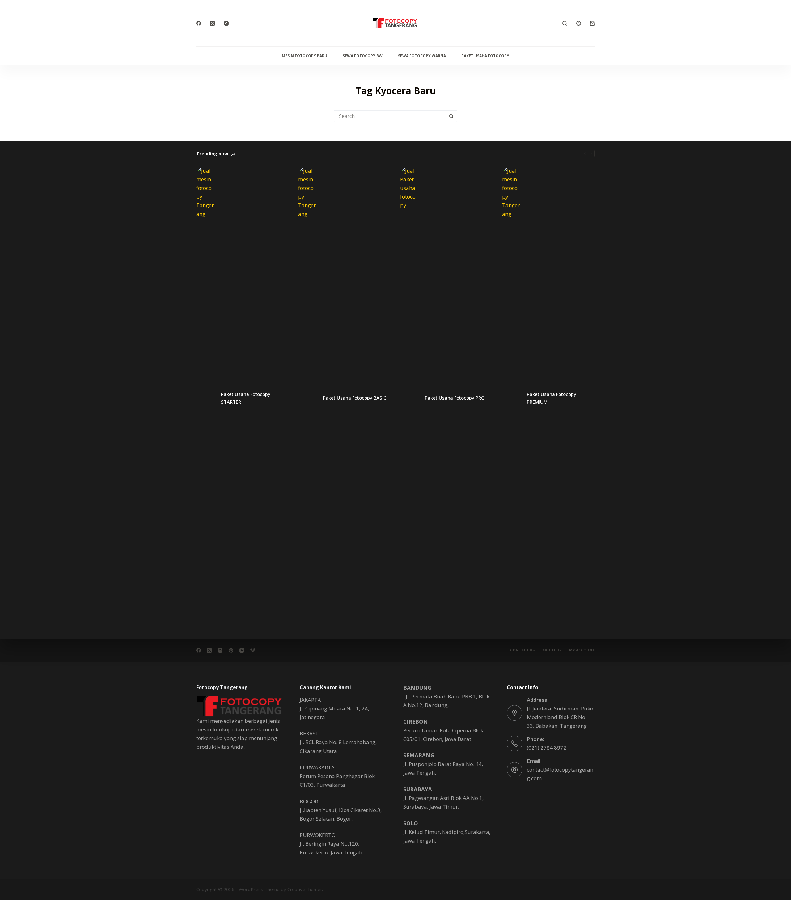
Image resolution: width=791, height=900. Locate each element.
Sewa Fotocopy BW (363, 55)
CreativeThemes (305, 889)
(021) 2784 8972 (546, 747)
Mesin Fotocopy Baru (304, 55)
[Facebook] (198, 23)
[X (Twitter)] (212, 23)
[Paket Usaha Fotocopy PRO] (409, 398)
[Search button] (451, 116)
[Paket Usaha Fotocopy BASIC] (307, 398)
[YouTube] (241, 650)
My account (582, 650)
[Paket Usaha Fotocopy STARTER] (205, 398)
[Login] (578, 23)
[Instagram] (226, 23)
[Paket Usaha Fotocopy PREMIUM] (511, 398)
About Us (551, 650)
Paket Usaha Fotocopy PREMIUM (551, 398)
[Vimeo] (252, 650)
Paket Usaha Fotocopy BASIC (354, 398)
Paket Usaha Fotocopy (485, 55)
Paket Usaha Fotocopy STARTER (245, 398)
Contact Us (522, 650)
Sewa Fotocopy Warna (422, 55)
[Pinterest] (231, 650)
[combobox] (390, 116)
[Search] (564, 23)
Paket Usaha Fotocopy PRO (455, 398)
